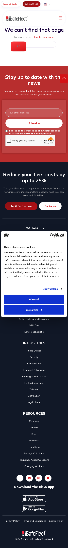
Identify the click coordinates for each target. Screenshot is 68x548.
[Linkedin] (29, 478)
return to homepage (43, 37)
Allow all (34, 299)
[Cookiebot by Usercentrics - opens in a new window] (49, 235)
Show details (50, 288)
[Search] (18, 46)
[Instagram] (38, 478)
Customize (32, 309)
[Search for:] (34, 44)
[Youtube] (48, 478)
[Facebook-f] (20, 478)
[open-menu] (60, 18)
